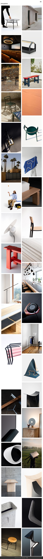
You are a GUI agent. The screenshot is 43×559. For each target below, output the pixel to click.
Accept (27, 557)
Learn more (23, 557)
